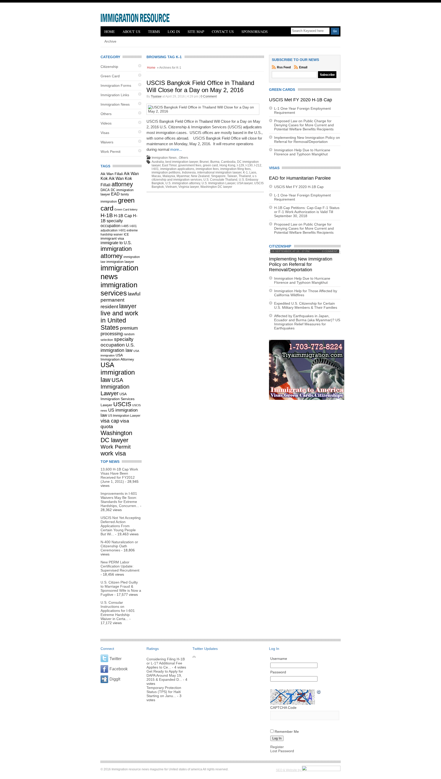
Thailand (245, 176)
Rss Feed (284, 67)
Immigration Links (115, 95)
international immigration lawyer (219, 172)
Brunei (204, 162)
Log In (174, 31)
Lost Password (282, 751)
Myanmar (183, 176)
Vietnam (171, 187)
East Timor (169, 165)
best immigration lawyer (181, 162)
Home (109, 31)
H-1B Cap (123, 215)
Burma (214, 162)
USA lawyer (245, 183)
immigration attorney (116, 252)
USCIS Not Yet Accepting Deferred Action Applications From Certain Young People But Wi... (121, 526)
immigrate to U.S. (116, 242)
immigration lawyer (120, 262)
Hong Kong (227, 165)
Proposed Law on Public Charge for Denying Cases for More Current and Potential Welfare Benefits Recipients (304, 125)
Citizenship (109, 67)
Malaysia (169, 176)
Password (278, 672)
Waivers (107, 142)
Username (278, 659)
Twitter (115, 659)
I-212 (257, 165)
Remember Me (287, 731)
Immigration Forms (116, 85)
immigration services (119, 289)
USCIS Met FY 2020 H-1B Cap (300, 99)
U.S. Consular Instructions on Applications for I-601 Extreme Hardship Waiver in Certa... (118, 610)
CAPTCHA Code (283, 708)
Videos (106, 123)
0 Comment (209, 96)
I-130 (249, 165)
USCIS (122, 404)
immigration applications (177, 169)
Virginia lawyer (188, 187)
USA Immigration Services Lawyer (117, 399)
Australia (158, 162)
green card (210, 165)
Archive (110, 41)
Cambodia (228, 162)
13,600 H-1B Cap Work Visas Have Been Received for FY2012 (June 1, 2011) (119, 475)
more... (176, 149)
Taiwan (232, 176)
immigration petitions (166, 172)
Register (277, 747)
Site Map (196, 31)
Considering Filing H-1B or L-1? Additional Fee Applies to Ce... (165, 663)
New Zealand (200, 176)
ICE (126, 234)
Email (303, 67)
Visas (105, 133)
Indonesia (189, 172)
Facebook (118, 669)
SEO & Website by (289, 770)
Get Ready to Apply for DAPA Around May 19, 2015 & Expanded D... (164, 675)
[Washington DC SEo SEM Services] (321, 770)
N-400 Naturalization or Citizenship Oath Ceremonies (119, 546)
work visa (113, 453)
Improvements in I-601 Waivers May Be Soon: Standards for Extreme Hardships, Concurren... (120, 499)
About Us (131, 31)
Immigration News (115, 104)
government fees (189, 165)
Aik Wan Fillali (112, 174)
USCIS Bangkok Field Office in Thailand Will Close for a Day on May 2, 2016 (200, 86)
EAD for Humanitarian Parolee (300, 178)
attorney (122, 184)
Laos (252, 172)
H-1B (107, 215)
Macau (156, 176)
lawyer (128, 306)
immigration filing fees (235, 169)
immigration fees (207, 169)
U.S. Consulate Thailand (220, 179)
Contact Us (223, 31)
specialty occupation (117, 342)
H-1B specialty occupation (119, 220)
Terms (154, 31)
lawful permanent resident (120, 300)
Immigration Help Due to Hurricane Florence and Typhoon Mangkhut (302, 152)
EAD (115, 194)
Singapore (218, 176)
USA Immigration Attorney (117, 357)
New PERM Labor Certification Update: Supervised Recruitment (120, 566)
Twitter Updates (205, 649)
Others (106, 114)
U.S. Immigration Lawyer (218, 183)
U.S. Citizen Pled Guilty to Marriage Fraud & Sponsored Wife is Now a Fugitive (121, 588)
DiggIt (114, 679)
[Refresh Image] (319, 692)
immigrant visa (112, 238)
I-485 (125, 226)
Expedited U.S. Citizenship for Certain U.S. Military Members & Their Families (305, 305)
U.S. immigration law (118, 347)
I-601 (155, 169)
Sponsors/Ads (254, 31)
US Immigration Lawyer (124, 415)
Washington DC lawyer (116, 436)
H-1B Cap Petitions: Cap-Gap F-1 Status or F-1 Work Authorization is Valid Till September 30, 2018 (306, 212)
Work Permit (110, 152)
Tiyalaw (156, 96)
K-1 (245, 172)
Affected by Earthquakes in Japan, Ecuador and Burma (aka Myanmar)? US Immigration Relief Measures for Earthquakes (307, 322)
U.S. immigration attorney (182, 183)
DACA (105, 190)
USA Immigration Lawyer (115, 387)
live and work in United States (119, 320)
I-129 (240, 165)
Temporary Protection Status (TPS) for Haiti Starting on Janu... (163, 692)
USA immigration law (118, 372)
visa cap (110, 421)
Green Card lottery (126, 209)
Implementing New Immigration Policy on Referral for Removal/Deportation (307, 139)
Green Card (110, 76)
